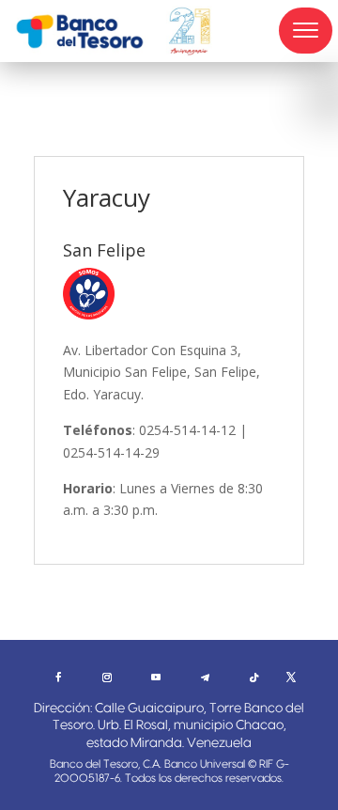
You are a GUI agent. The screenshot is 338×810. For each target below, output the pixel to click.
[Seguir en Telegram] (205, 677)
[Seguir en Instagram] (107, 677)
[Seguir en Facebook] (58, 677)
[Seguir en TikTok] (253, 677)
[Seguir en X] (291, 677)
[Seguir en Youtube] (156, 677)
